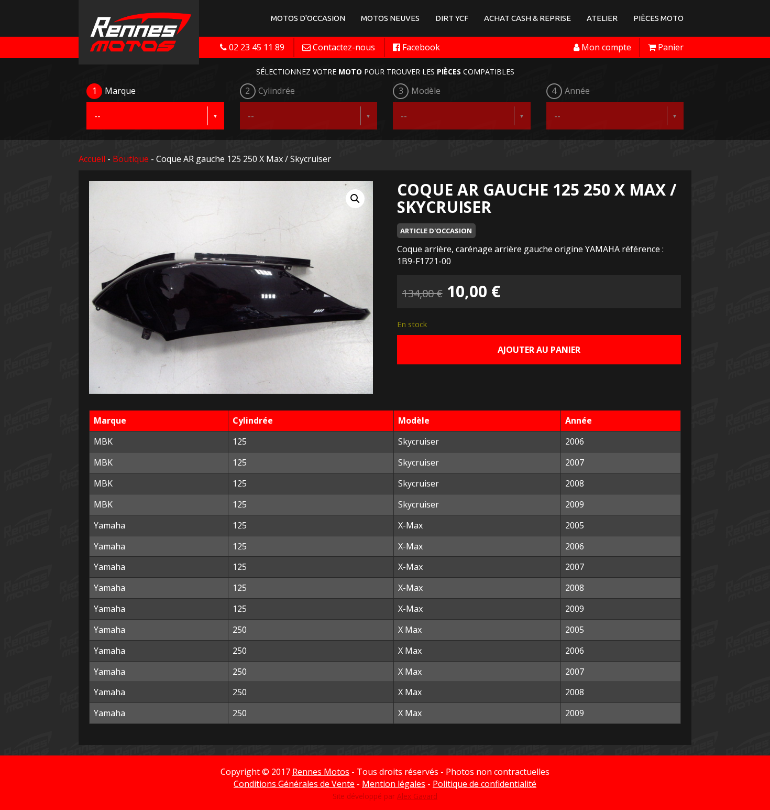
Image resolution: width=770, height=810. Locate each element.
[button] (355, 198)
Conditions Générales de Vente (294, 784)
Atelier (602, 18)
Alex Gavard (417, 796)
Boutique (131, 159)
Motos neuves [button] (390, 18)
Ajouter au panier (539, 349)
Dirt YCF (451, 18)
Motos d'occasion (308, 18)
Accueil (92, 159)
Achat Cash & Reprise (527, 18)
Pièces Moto (658, 18)
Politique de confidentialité (484, 784)
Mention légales (393, 784)
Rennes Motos (320, 771)
